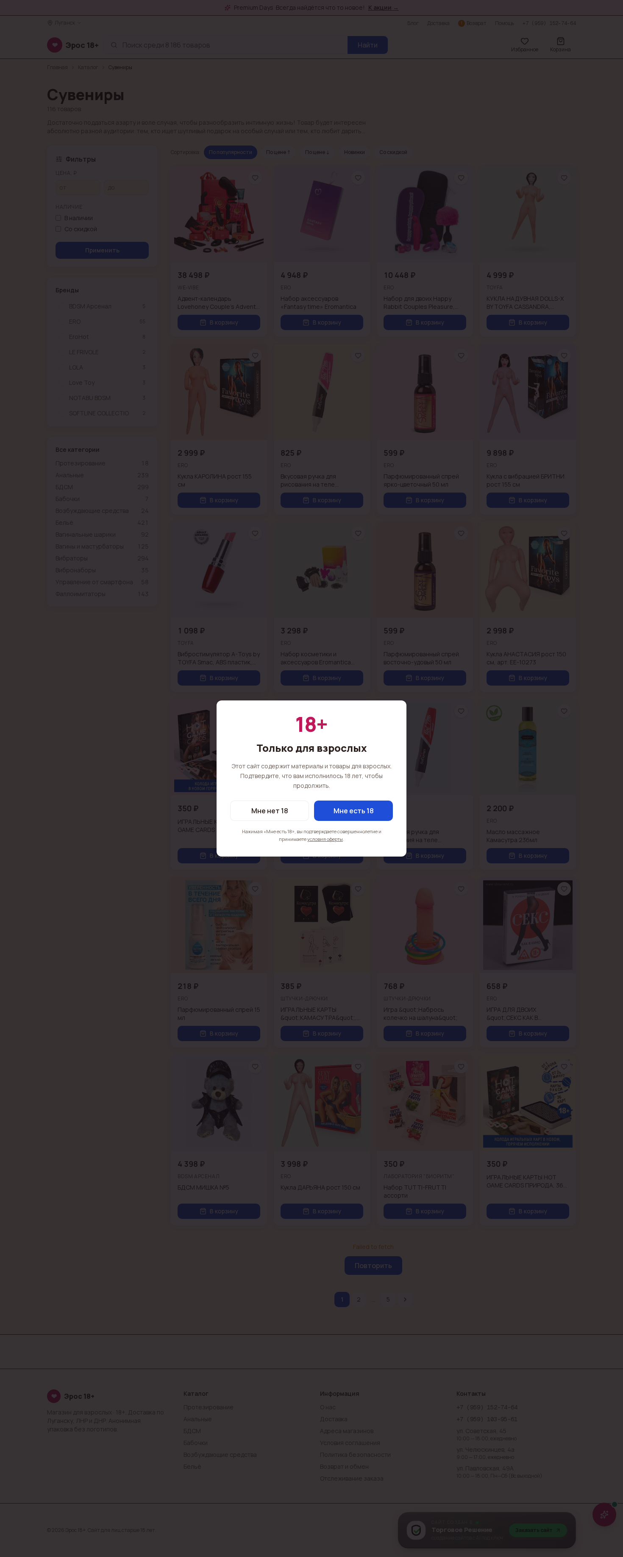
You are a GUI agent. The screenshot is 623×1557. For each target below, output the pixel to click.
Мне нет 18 (269, 810)
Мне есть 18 (354, 810)
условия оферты (325, 839)
